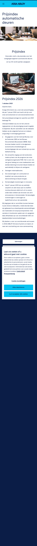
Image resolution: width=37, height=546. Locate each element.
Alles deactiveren (18, 287)
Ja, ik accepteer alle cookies (18, 294)
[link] (18, 241)
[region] (18, 273)
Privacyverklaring (9, 274)
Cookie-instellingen (18, 281)
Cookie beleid (21, 271)
